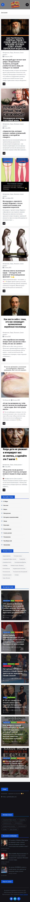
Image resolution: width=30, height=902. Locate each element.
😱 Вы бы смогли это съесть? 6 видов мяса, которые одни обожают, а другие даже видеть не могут (14, 765)
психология (6, 571)
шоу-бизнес (6, 578)
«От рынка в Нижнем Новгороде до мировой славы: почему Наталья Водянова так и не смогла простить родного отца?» (14, 608)
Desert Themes (24, 894)
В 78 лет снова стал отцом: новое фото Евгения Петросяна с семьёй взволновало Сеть (14, 703)
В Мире (6, 501)
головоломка (18, 556)
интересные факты (20, 562)
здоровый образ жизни (9, 559)
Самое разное (18, 464)
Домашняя (4, 12)
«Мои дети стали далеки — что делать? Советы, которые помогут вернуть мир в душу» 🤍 (15, 473)
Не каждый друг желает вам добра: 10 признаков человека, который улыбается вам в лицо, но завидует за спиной (14, 64)
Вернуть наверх (7, 881)
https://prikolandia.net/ (10, 796)
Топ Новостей (6, 400)
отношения (6, 568)
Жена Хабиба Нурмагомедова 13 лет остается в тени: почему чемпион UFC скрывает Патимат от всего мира (14, 639)
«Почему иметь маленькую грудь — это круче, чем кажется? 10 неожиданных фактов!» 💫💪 (14, 274)
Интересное (6, 52)
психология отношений (20, 571)
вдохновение (7, 556)
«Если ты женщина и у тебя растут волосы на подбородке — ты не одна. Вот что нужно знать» (15, 406)
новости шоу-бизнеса (17, 565)
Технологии (7, 537)
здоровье (22, 559)
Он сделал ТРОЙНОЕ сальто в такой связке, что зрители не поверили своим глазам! (15, 672)
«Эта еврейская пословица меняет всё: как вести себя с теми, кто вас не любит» (14, 342)
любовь (5, 565)
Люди (11, 52)
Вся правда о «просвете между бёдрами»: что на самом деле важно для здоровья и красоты (12, 204)
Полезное (16, 52)
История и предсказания (11, 517)
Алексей (8, 615)
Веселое (6, 505)
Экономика (7, 545)
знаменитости (7, 562)
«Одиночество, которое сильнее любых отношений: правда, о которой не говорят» (14, 134)
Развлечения (7, 529)
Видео (5, 509)
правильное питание (19, 568)
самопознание (7, 575)
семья (17, 575)
